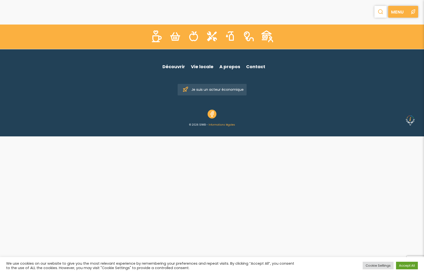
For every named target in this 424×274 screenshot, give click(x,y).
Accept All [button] (407, 265)
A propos (229, 67)
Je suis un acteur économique (217, 89)
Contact (255, 67)
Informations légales (222, 125)
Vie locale (202, 67)
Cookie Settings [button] (378, 265)
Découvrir (173, 67)
